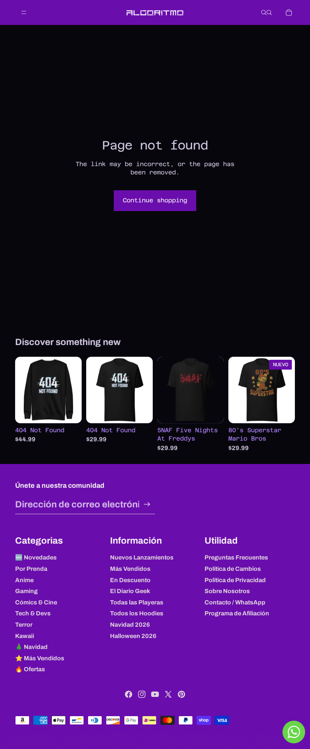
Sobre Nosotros (227, 591)
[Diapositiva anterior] (23, 390)
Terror (24, 624)
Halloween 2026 (133, 636)
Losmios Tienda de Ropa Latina (213, 735)
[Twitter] (168, 694)
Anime (24, 580)
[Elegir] (70, 411)
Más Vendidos (130, 569)
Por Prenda (31, 569)
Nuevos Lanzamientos (142, 557)
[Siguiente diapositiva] (73, 390)
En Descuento (130, 580)
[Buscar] (264, 12)
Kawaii (24, 636)
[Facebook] (128, 694)
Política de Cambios (233, 569)
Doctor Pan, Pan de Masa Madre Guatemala (204, 745)
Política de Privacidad (235, 580)
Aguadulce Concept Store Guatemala (44, 745)
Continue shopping (155, 200)
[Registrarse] (147, 504)
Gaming (26, 591)
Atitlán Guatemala (30, 735)
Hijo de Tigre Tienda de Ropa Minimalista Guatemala (115, 735)
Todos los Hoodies (136, 613)
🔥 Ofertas (30, 669)
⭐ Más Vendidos (39, 658)
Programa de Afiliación (237, 613)
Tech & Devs (33, 613)
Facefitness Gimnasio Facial (120, 745)
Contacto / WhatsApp (235, 602)
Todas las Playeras (136, 602)
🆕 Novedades (36, 557)
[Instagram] (141, 694)
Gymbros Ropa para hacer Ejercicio (100, 740)
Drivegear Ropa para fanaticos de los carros (195, 740)
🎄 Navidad (31, 647)
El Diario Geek (130, 591)
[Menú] (24, 12)
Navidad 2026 (130, 624)
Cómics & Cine (36, 602)
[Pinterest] (181, 694)
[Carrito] (289, 12)
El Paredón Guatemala (275, 740)
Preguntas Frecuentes (236, 557)
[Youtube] (155, 694)
